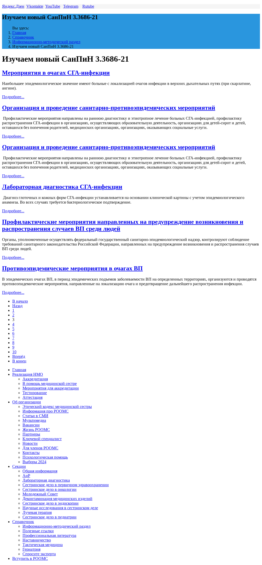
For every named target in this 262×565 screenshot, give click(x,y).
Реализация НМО (27, 374)
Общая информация (40, 471)
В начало (20, 301)
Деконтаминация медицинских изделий (57, 498)
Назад (17, 306)
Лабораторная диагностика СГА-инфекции (62, 186)
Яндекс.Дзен (13, 6)
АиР (26, 475)
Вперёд (18, 356)
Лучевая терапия (37, 512)
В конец (19, 361)
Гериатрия (31, 549)
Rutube (88, 6)
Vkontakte (34, 6)
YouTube (52, 6)
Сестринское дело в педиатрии (50, 517)
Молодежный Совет (40, 494)
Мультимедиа (34, 420)
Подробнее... (13, 97)
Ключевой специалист (42, 439)
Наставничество (37, 540)
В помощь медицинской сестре (50, 383)
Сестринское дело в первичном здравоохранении (66, 485)
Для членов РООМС (40, 448)
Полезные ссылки (38, 531)
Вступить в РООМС (30, 558)
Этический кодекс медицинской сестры (57, 406)
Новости (30, 443)
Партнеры (31, 434)
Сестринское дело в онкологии (50, 489)
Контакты (31, 452)
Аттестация (32, 397)
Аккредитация (35, 379)
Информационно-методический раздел (46, 42)
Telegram (70, 6)
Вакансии (31, 425)
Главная (19, 32)
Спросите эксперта (39, 554)
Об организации (26, 402)
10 (14, 352)
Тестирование (35, 393)
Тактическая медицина (43, 544)
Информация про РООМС (46, 411)
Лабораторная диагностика (46, 480)
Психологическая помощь (45, 457)
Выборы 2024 (34, 462)
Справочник (23, 37)
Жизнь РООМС (36, 429)
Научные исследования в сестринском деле (60, 508)
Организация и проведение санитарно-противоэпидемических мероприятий (108, 107)
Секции (19, 466)
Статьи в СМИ (35, 416)
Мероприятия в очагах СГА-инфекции (56, 72)
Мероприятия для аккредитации (51, 388)
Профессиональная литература (49, 535)
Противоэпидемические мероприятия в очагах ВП (72, 268)
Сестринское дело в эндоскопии (51, 503)
